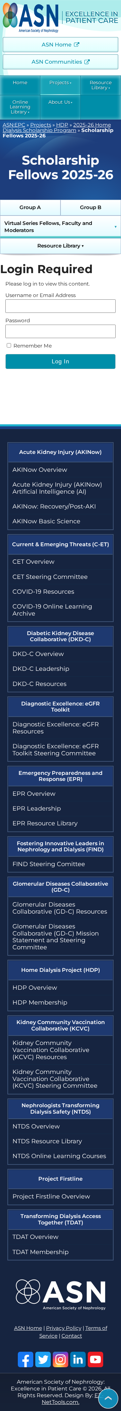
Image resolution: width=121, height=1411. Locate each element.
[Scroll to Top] (108, 1399)
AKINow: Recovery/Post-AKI (54, 506)
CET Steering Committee (50, 576)
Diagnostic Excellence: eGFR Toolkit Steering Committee (55, 750)
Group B (91, 207)
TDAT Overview (35, 1237)
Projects (59, 82)
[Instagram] (60, 1359)
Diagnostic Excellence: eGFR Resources (55, 728)
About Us (59, 102)
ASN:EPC (14, 125)
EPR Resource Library (45, 823)
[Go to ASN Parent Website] (61, 1308)
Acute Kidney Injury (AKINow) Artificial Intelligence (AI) (57, 488)
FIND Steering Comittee (48, 864)
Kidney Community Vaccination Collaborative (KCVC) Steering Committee (54, 1079)
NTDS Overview (36, 1126)
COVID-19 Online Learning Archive (52, 610)
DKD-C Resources (39, 684)
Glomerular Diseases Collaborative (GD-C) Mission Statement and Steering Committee (55, 937)
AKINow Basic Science (46, 521)
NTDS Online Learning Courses (59, 1156)
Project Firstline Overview (51, 1196)
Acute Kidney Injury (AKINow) (60, 452)
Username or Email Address (40, 295)
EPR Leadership (36, 808)
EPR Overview (33, 793)
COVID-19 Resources (43, 591)
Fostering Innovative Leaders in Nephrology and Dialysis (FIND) (60, 846)
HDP (62, 125)
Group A (30, 207)
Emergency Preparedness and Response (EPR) (60, 776)
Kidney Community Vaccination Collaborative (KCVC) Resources (50, 1050)
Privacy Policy (63, 1328)
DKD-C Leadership (40, 668)
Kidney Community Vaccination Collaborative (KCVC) (60, 1025)
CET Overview (33, 561)
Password (17, 320)
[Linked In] (78, 1359)
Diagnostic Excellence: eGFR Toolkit (60, 707)
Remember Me (32, 346)
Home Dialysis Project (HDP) (60, 970)
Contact (72, 1336)
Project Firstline (60, 1179)
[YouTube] (95, 1359)
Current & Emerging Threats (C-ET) (60, 544)
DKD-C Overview (38, 654)
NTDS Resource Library (47, 1141)
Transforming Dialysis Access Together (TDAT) (61, 1219)
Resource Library (101, 85)
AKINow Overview (39, 469)
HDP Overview (34, 987)
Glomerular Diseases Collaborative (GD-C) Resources (59, 908)
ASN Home (57, 44)
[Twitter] (43, 1359)
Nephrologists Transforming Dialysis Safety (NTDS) (60, 1108)
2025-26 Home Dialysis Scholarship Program (57, 127)
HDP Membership (39, 1002)
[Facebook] (25, 1359)
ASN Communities (57, 62)
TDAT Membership (40, 1252)
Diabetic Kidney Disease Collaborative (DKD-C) (60, 636)
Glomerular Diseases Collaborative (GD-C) (60, 887)
